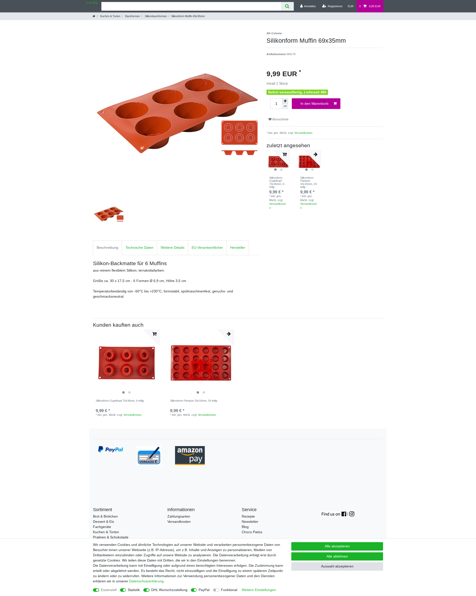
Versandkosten (303, 132)
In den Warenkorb (314, 103)
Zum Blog (92, 2)
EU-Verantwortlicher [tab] (207, 247)
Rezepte (248, 516)
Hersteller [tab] (237, 247)
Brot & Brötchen (105, 516)
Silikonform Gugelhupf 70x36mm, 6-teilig (277, 182)
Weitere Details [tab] (172, 247)
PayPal (204, 590)
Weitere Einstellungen (259, 590)
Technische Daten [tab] (139, 247)
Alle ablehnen (337, 556)
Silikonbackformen (155, 16)
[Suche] (287, 6)
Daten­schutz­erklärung (146, 581)
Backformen (132, 16)
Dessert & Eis (103, 522)
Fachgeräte (102, 527)
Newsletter (250, 522)
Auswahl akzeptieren (337, 566)
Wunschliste (280, 119)
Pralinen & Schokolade (110, 537)
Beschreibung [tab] (107, 247)
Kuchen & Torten (109, 16)
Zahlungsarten (178, 516)
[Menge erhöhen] (285, 101)
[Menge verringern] (285, 106)
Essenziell (109, 590)
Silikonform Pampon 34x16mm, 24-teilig (309, 182)
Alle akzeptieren (337, 546)
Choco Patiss (252, 532)
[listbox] (126, 362)
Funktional (229, 590)
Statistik (134, 590)
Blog (245, 527)
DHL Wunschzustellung (169, 590)
